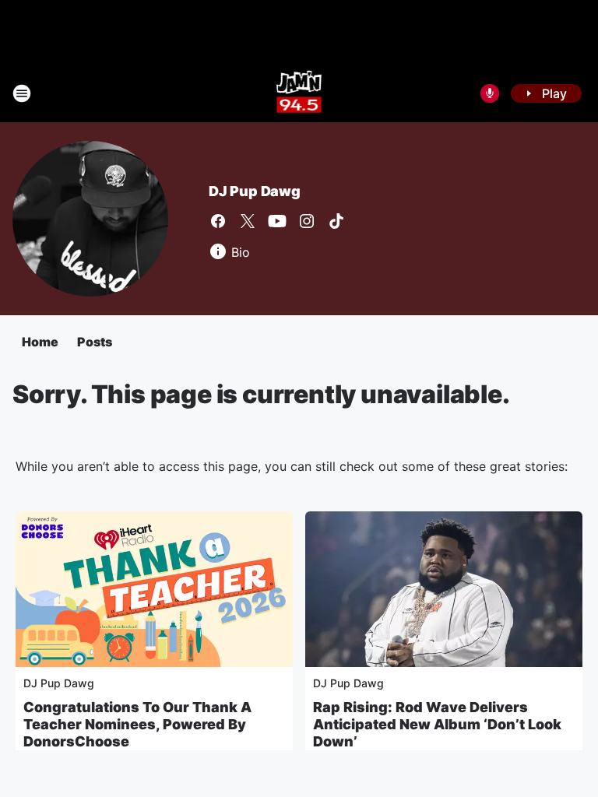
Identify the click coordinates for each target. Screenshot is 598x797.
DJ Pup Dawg (255, 191)
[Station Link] (299, 93)
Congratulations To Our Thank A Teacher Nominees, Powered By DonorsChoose (137, 724)
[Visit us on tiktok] (336, 221)
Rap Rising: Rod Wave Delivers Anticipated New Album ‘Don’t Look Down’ (437, 724)
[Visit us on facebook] (218, 221)
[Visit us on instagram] (306, 221)
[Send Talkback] (489, 93)
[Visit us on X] (247, 221)
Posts (94, 341)
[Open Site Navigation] (21, 93)
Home (40, 341)
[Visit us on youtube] (277, 221)
